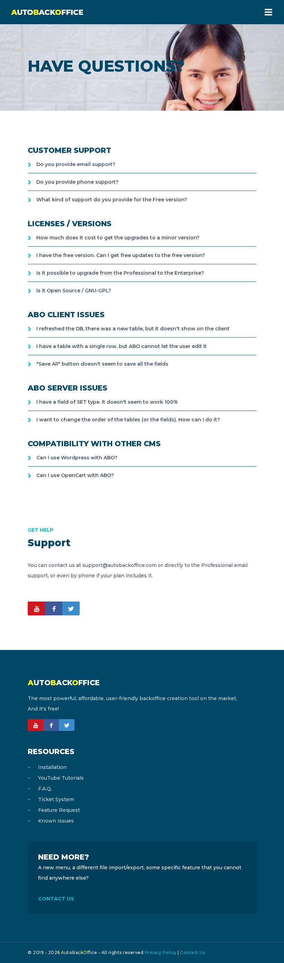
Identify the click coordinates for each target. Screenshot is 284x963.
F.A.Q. (45, 789)
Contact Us (192, 952)
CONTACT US (56, 899)
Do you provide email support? (75, 164)
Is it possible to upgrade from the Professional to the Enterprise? (120, 273)
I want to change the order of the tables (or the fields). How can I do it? (128, 419)
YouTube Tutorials (61, 778)
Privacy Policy (161, 952)
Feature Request (59, 810)
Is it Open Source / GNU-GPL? (73, 290)
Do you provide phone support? (77, 182)
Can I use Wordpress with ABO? (76, 458)
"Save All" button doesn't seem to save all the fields (102, 364)
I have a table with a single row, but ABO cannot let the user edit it (121, 346)
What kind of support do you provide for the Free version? (111, 199)
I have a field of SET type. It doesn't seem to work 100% (107, 402)
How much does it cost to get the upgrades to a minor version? (117, 238)
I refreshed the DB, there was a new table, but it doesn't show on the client (133, 328)
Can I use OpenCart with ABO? (75, 475)
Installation (52, 767)
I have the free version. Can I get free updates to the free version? (120, 255)
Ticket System (56, 799)
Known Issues (56, 821)
